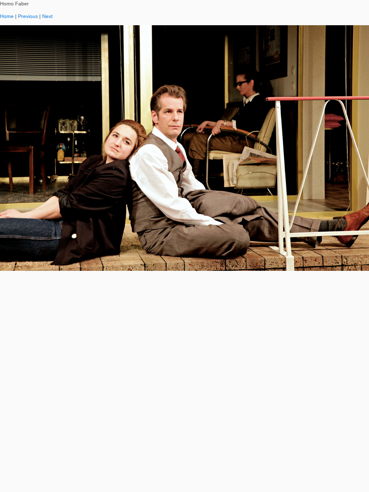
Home (7, 16)
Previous (28, 16)
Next (47, 16)
